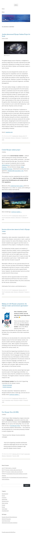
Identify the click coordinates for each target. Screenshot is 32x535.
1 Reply (3, 308)
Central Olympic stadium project (11, 150)
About (3, 12)
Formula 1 (4, 497)
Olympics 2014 (22, 136)
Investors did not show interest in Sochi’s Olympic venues (16, 230)
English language (7, 387)
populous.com (9, 132)
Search (27, 485)
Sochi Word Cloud (6, 520)
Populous (4, 167)
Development (15, 136)
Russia (3, 507)
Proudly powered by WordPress (8, 532)
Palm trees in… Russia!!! (11, 468)
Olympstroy (18, 138)
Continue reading (16, 212)
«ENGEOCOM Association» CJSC (15, 170)
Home (3, 8)
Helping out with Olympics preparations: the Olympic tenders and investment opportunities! (15, 305)
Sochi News (4, 509)
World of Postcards (6, 519)
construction (7, 138)
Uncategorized (5, 510)
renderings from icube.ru (17, 186)
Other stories (5, 503)
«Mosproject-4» (6, 165)
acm (3, 468)
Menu (16, 4)
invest (12, 292)
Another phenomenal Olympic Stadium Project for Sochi (16, 35)
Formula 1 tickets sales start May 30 (13, 470)
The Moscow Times (15, 425)
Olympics (13, 138)
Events (3, 495)
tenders (21, 400)
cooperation (7, 400)
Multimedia (4, 499)
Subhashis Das (5, 477)
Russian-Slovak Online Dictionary (9, 517)
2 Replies (4, 152)
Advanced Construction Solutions (9, 522)
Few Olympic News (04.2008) (10, 412)
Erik (3, 470)
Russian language (7, 385)
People (3, 505)
